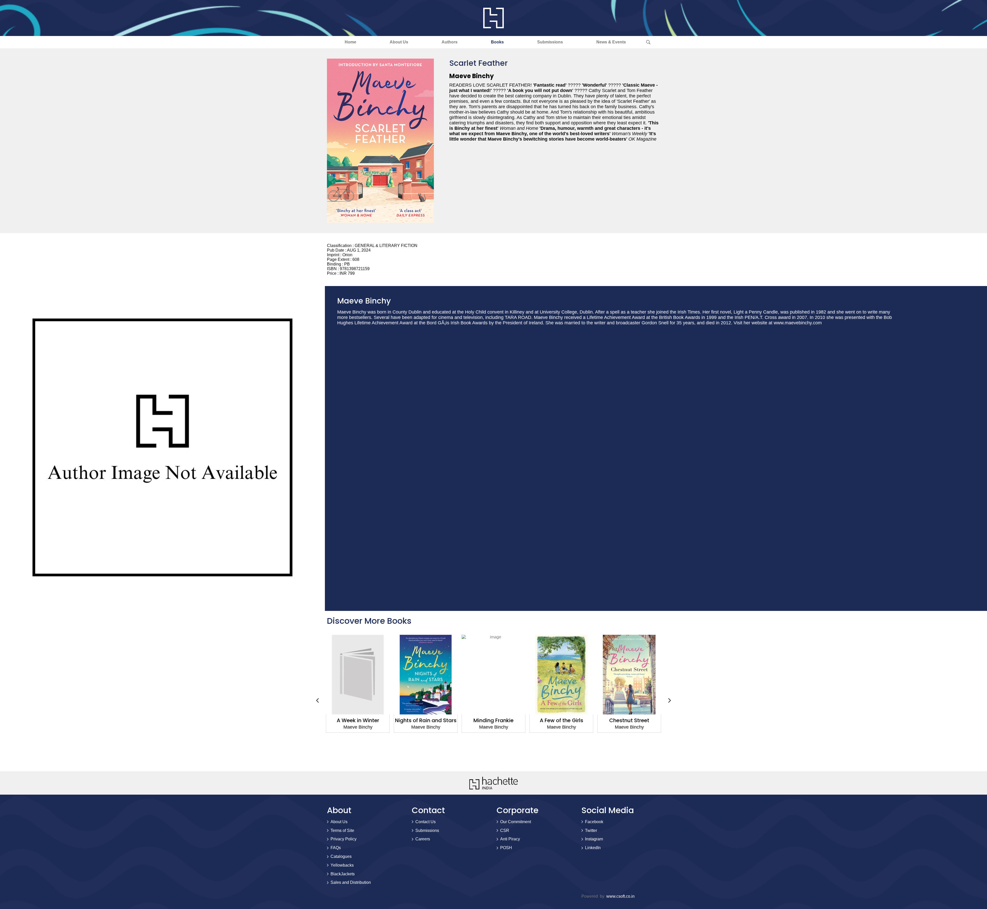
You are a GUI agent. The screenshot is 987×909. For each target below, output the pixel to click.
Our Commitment (515, 822)
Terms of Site (342, 830)
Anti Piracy (510, 839)
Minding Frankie (426, 720)
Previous (317, 700)
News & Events (611, 42)
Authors (450, 42)
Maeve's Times (629, 720)
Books (497, 42)
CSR (504, 830)
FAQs (336, 848)
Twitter (591, 830)
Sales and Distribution (351, 882)
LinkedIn (593, 848)
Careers (422, 839)
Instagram (594, 839)
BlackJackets (343, 874)
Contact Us (425, 822)
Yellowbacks (342, 865)
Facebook (594, 822)
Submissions (550, 42)
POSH (506, 848)
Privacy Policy (344, 839)
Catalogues (341, 856)
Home (350, 42)
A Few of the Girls (493, 720)
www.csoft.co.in (620, 896)
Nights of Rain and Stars (358, 720)
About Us (399, 42)
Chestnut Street (561, 720)
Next (669, 700)
